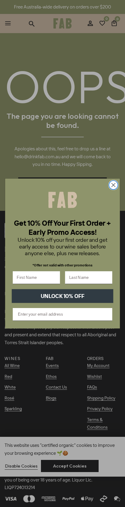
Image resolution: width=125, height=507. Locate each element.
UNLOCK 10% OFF (63, 296)
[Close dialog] (113, 184)
